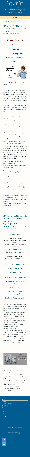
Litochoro (4, 407)
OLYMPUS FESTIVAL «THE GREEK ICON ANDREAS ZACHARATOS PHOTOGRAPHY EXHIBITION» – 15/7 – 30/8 (15, 221)
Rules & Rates (5, 405)
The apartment (5, 401)
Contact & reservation (6, 418)
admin (18, 33)
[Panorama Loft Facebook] (4, 440)
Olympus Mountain (7, 411)
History (4, 409)
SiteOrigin (14, 454)
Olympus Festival (6, 416)
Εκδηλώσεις (9, 345)
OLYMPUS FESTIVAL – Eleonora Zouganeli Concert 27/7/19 (14, 29)
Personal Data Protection (8, 420)
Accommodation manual (7, 403)
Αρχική (5, 21)
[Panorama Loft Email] (4, 444)
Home (3, 399)
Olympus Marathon (7, 414)
